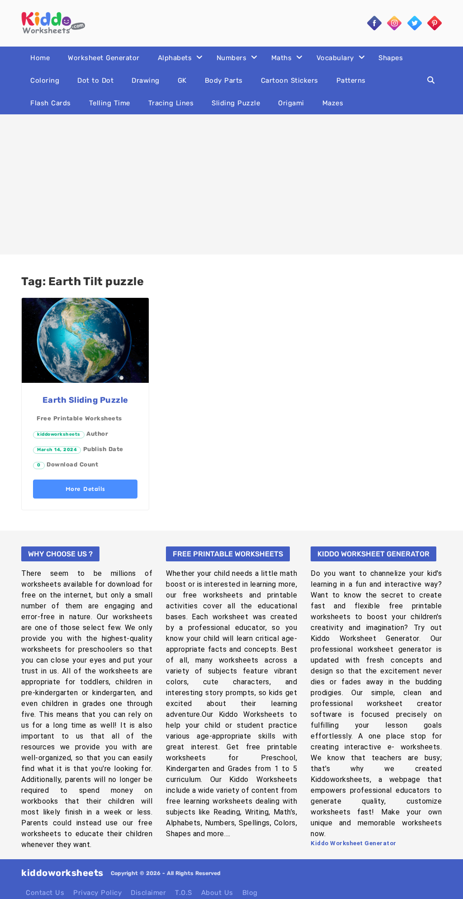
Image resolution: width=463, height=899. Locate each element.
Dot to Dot (95, 80)
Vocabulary (335, 58)
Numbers (232, 58)
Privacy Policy (97, 893)
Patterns (351, 80)
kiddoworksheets (58, 434)
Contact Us (45, 893)
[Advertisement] (231, 184)
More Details (85, 488)
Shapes (390, 58)
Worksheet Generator (104, 58)
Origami (291, 103)
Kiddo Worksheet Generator (354, 843)
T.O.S (183, 893)
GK (182, 80)
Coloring (44, 80)
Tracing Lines (171, 103)
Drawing (146, 80)
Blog (250, 893)
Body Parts (224, 80)
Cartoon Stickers (289, 80)
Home (40, 58)
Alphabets (175, 58)
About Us (217, 893)
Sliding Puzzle (236, 103)
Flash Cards (50, 103)
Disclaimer (148, 893)
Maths (281, 58)
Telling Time (109, 103)
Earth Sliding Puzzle (85, 400)
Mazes (333, 103)
